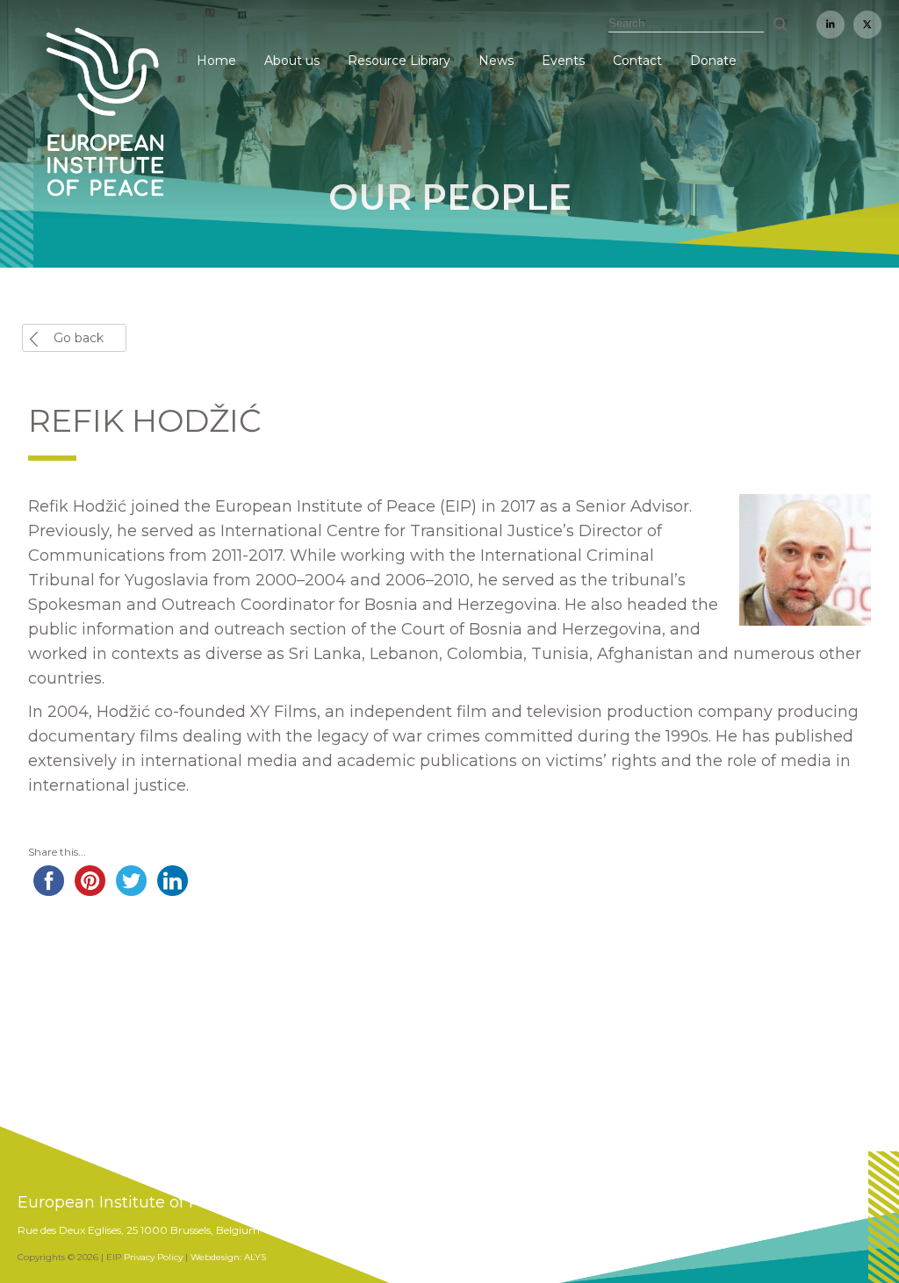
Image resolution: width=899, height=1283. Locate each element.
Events (563, 60)
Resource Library (399, 60)
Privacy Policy (153, 1257)
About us (292, 60)
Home (216, 60)
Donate (713, 60)
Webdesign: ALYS (228, 1257)
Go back (79, 338)
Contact (637, 60)
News (496, 60)
